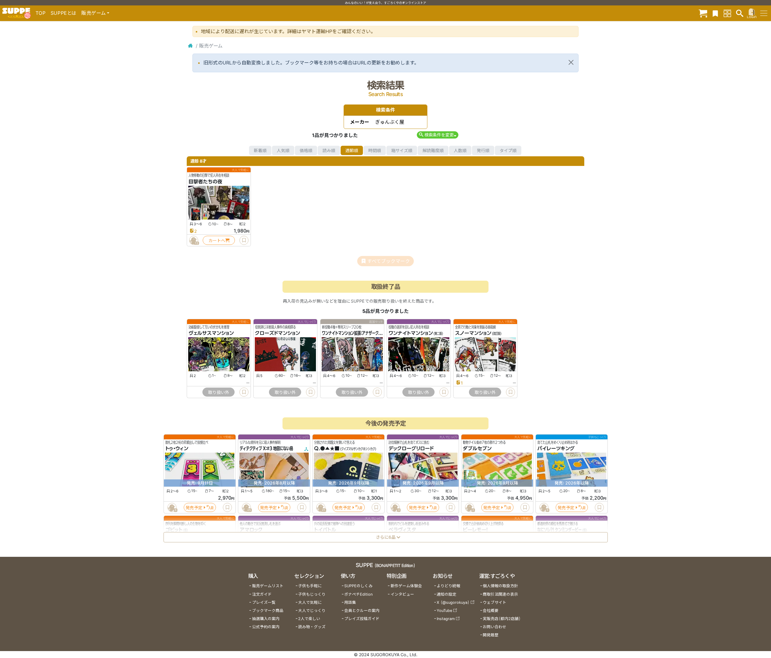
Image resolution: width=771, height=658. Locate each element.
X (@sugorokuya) (453, 602)
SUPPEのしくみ (358, 586)
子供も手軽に (310, 586)
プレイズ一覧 (264, 602)
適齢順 (351, 150)
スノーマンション (473, 333)
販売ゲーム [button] (93, 13)
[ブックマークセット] (715, 13)
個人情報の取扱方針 (500, 586)
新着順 (260, 150)
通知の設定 (446, 594)
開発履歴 (490, 635)
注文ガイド (262, 594)
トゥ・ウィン (176, 448)
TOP (41, 13)
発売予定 (194, 507)
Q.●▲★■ (326, 448)
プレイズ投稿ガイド (361, 618)
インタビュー (402, 594)
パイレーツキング (556, 448)
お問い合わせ (494, 627)
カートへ (216, 240)
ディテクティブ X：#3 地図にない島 (266, 448)
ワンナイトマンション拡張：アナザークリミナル (356, 333)
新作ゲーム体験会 (406, 586)
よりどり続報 (448, 586)
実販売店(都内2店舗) (502, 618)
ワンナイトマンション (411, 333)
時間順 (374, 150)
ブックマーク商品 (267, 610)
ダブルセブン (477, 448)
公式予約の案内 (265, 627)
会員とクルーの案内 (361, 610)
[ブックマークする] (243, 240)
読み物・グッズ (312, 627)
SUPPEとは (63, 13)
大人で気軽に (310, 602)
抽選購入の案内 (265, 618)
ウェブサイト (494, 602)
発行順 (483, 150)
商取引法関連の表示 (500, 594)
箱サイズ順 (401, 150)
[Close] (571, 62)
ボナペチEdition (358, 594)
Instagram (446, 618)
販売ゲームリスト (267, 586)
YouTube (444, 610)
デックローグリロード (411, 448)
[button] (437, 134)
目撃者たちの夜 (205, 181)
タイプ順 (508, 150)
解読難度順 (433, 150)
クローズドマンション (277, 333)
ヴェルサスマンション (211, 333)
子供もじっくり (312, 594)
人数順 (460, 150)
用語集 (350, 602)
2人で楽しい (309, 618)
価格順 (306, 150)
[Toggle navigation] (764, 13)
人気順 (283, 150)
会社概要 (490, 610)
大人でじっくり (312, 610)
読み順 (329, 150)
